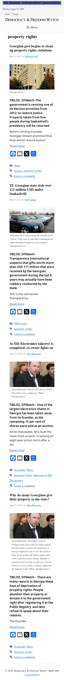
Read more (17, 146)
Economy (19, 470)
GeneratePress (32, 674)
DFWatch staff (31, 56)
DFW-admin (30, 199)
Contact (15, 14)
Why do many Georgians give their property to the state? (31, 497)
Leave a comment (24, 176)
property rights (33, 171)
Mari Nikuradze (34, 353)
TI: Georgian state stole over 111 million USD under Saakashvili (31, 189)
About (7, 14)
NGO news (20, 323)
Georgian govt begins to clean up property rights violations (31, 48)
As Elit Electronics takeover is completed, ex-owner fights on (31, 345)
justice (18, 171)
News (17, 165)
